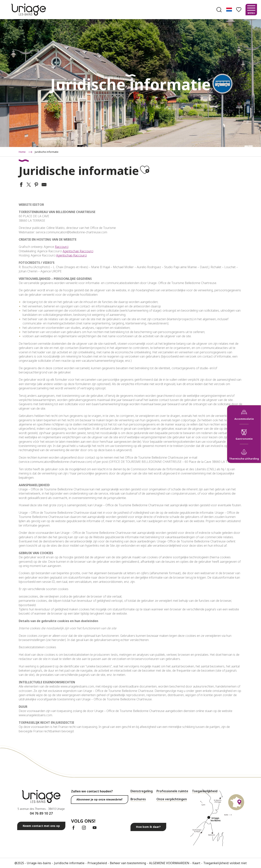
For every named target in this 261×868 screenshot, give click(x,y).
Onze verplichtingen (171, 799)
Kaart (196, 863)
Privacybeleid (97, 863)
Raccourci (61, 247)
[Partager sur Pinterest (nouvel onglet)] (36, 185)
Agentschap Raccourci (78, 251)
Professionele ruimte (172, 791)
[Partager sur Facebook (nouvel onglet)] (21, 185)
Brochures (138, 799)
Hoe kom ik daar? (148, 827)
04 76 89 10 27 (41, 813)
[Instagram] (84, 827)
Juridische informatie (69, 863)
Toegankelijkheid (204, 791)
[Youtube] (94, 827)
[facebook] (73, 827)
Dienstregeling (141, 791)
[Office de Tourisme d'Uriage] (28, 9)
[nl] (229, 9)
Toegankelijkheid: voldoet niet (225, 863)
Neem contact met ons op (41, 826)
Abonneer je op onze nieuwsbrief (99, 799)
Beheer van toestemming (128, 863)
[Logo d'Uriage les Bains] (41, 796)
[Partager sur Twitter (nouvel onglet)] (28, 185)
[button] (219, 9)
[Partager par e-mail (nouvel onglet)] (43, 185)
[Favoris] (239, 10)
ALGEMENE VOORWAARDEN (169, 863)
